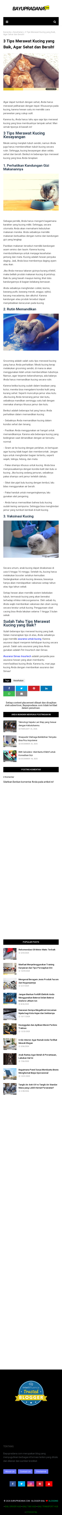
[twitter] (21, 1484)
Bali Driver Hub (13, 1506)
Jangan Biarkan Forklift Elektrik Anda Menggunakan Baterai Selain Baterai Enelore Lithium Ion (36, 997)
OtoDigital (31, 1512)
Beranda (7, 32)
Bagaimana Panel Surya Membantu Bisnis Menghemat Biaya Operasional (39, 1071)
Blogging (53, 1501)
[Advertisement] (31, 902)
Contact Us (25, 1471)
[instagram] (30, 1484)
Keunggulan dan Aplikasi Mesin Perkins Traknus (38, 1027)
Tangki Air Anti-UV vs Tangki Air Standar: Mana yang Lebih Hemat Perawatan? (38, 1086)
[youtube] (48, 1484)
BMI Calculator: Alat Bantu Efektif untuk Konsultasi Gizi (37, 754)
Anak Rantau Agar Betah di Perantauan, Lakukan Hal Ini (38, 1056)
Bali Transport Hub (48, 1506)
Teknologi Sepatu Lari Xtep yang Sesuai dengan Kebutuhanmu (37, 724)
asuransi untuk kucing (29, 638)
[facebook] (13, 1484)
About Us (9, 1471)
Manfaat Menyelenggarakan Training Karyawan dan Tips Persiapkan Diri (36, 966)
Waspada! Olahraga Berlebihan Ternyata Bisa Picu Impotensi (37, 739)
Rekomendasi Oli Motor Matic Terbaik (37, 949)
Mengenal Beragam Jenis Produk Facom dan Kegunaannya (39, 981)
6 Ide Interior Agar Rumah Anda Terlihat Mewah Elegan (38, 1041)
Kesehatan (18, 32)
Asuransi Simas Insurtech (17, 656)
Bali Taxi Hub (29, 1506)
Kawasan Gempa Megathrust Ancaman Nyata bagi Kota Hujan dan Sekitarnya (37, 1012)
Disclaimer (41, 1471)
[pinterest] (39, 1484)
